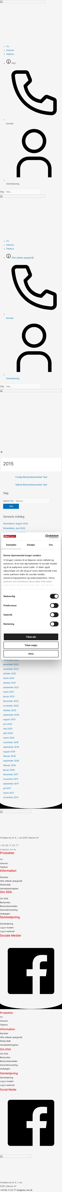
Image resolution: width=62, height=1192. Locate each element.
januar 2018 (8, 770)
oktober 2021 (9, 683)
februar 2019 (9, 756)
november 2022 (11, 669)
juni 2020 (7, 724)
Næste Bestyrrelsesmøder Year (31, 484)
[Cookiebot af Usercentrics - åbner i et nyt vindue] (45, 536)
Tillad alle (31, 636)
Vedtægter (5, 914)
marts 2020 (8, 738)
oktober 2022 (9, 673)
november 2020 (11, 705)
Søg (2, 191)
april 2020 (8, 733)
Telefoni (4, 867)
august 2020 (9, 719)
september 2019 (11, 747)
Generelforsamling (9, 1065)
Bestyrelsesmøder (8, 906)
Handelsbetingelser (9, 888)
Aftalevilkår (5, 884)
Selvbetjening (6, 924)
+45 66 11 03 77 (9, 845)
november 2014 (10, 797)
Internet (4, 863)
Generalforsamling (9, 910)
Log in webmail (7, 931)
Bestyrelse (5, 902)
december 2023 (11, 660)
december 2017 (10, 774)
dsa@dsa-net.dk (8, 849)
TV (1, 859)
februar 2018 (9, 765)
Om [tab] (51, 544)
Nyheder (4, 877)
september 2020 (11, 715)
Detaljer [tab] (31, 544)
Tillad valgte (31, 645)
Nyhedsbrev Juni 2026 (14, 528)
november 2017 (10, 779)
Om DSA (4, 898)
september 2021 (11, 687)
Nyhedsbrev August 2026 (15, 523)
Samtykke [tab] (11, 544)
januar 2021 (8, 696)
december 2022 (11, 664)
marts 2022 (8, 678)
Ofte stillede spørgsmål (11, 881)
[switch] (54, 605)
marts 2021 (8, 692)
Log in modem (7, 927)
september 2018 (11, 760)
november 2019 (10, 742)
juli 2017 (7, 788)
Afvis (31, 653)
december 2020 (11, 701)
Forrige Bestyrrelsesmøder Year (31, 477)
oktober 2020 (9, 710)
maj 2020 (7, 728)
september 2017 (11, 783)
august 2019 (9, 751)
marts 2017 (8, 793)
